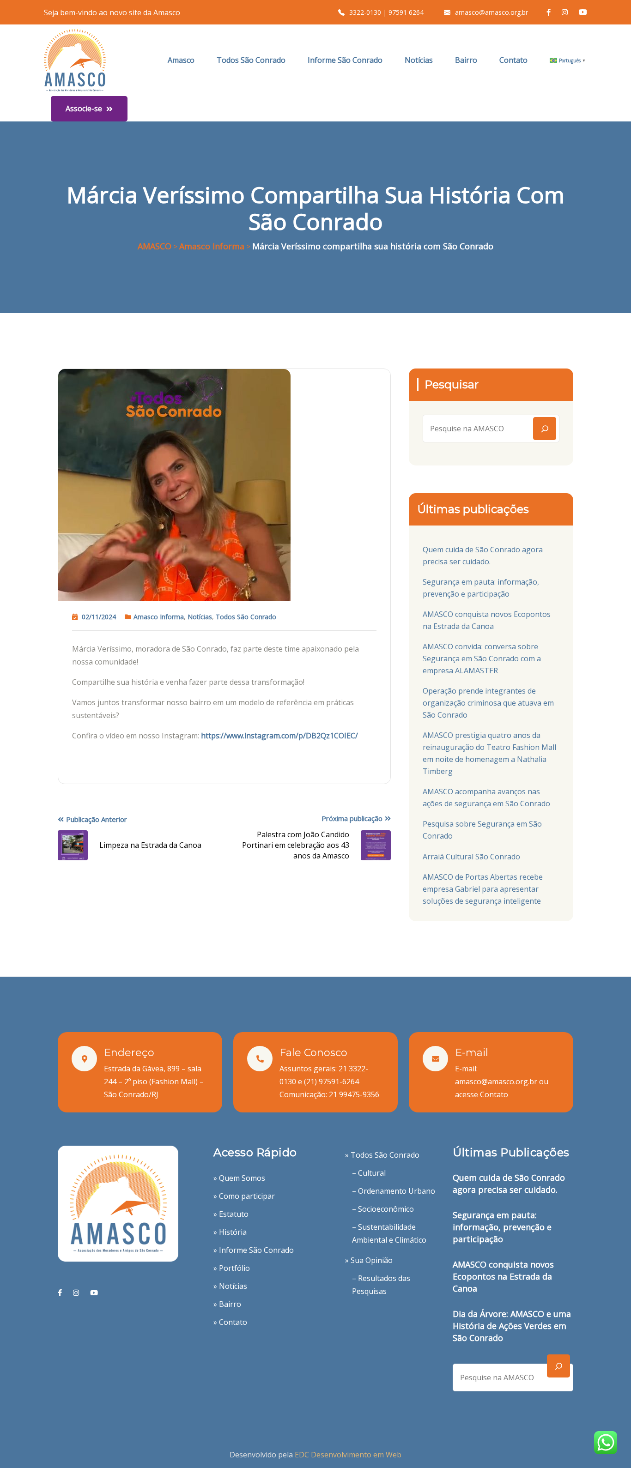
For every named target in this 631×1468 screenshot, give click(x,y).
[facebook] (60, 1292)
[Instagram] (76, 1292)
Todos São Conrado (251, 60)
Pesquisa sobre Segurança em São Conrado (482, 830)
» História (230, 1232)
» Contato (230, 1322)
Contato (513, 60)
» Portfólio (231, 1268)
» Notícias (230, 1286)
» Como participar (244, 1196)
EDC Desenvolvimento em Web (348, 1455)
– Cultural (369, 1173)
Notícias (419, 60)
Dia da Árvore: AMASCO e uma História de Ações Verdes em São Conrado (512, 1325)
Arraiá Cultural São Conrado (471, 857)
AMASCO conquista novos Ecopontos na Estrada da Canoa (487, 620)
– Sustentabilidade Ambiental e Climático (389, 1233)
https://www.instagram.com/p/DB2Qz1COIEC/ (279, 736)
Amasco (181, 60)
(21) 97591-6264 (331, 1081)
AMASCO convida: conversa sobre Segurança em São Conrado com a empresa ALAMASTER (482, 658)
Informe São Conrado (345, 60)
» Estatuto (231, 1214)
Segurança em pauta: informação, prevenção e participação (481, 588)
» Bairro (227, 1304)
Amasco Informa (158, 616)
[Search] (544, 428)
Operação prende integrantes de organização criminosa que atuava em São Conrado (488, 703)
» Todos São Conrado (382, 1155)
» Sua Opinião (369, 1260)
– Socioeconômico (383, 1209)
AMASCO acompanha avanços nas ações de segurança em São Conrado (486, 797)
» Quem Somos (239, 1178)
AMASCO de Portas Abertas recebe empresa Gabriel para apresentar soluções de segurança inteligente (483, 889)
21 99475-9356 (354, 1094)
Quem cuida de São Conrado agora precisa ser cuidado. (483, 555)
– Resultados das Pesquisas (381, 1284)
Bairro (466, 60)
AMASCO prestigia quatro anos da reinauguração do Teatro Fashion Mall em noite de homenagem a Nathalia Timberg (489, 753)
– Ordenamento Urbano (393, 1191)
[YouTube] (94, 1292)
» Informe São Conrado (253, 1250)
